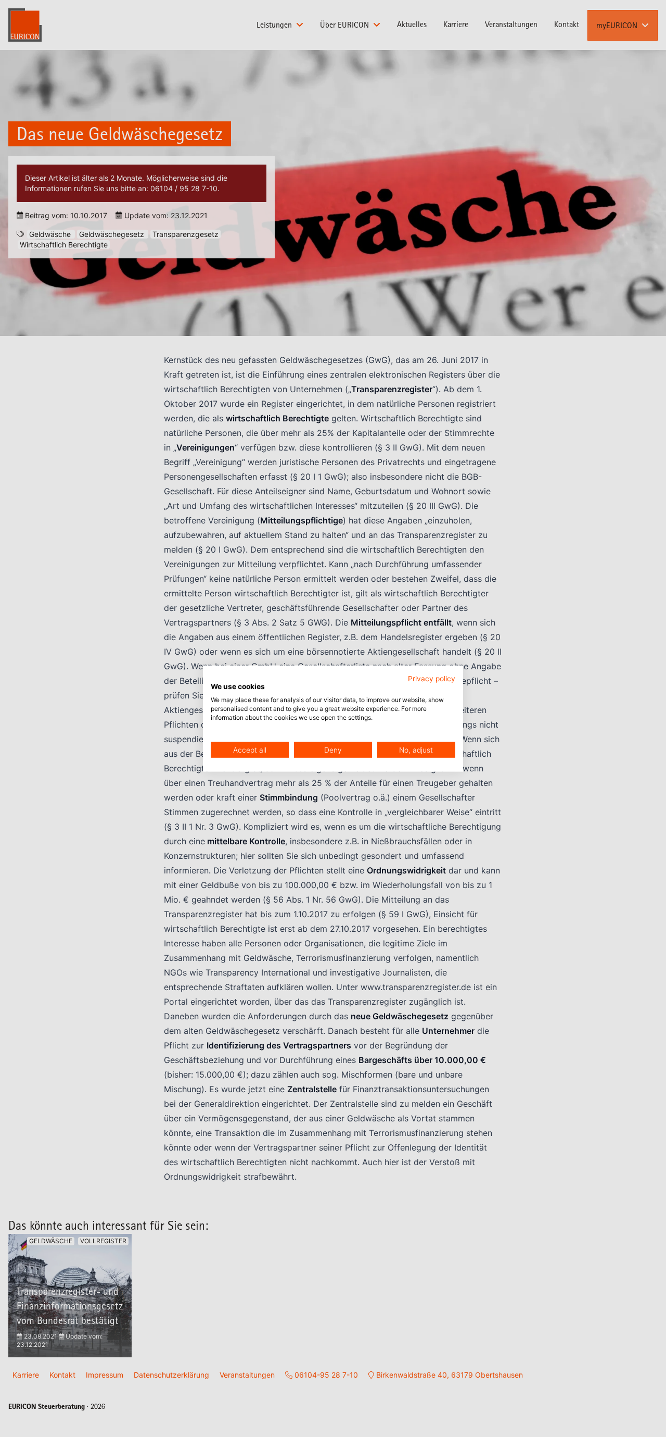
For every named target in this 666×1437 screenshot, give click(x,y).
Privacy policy (431, 678)
